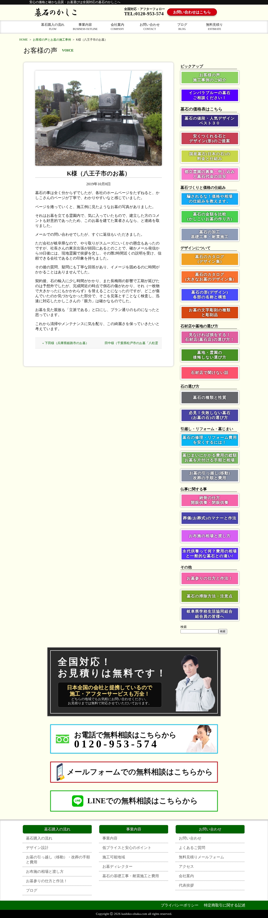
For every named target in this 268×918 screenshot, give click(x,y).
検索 (183, 627)
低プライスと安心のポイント (126, 848)
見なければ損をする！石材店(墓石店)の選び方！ (209, 337)
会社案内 (117, 27)
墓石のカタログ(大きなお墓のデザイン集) (209, 276)
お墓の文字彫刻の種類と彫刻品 (210, 312)
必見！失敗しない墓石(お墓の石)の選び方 (210, 415)
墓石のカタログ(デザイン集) (209, 259)
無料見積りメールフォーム (201, 857)
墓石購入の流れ (52, 27)
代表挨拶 (186, 885)
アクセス (186, 866)
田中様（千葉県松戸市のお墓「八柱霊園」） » (131, 344)
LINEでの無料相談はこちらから (142, 801)
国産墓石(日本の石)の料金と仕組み (209, 156)
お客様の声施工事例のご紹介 (210, 77)
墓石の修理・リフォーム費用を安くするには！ (210, 439)
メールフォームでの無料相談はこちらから (140, 772)
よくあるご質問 (192, 848)
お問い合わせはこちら (192, 12)
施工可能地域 (113, 857)
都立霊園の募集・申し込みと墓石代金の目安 (210, 174)
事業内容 (85, 27)
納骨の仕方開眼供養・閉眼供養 (210, 500)
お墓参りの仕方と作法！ (210, 578)
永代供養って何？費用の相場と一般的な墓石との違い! (210, 553)
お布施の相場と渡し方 (210, 536)
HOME (23, 39)
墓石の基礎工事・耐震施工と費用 (130, 876)
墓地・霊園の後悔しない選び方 (210, 354)
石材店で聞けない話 (210, 372)
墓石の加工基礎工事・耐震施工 (210, 234)
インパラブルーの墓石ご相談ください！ (210, 95)
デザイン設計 (37, 848)
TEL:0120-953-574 (144, 13)
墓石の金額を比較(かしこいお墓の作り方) (209, 216)
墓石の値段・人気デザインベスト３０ (210, 120)
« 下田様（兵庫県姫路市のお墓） (65, 343)
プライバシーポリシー (179, 905)
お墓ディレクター (117, 866)
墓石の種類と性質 (210, 397)
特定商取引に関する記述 (224, 905)
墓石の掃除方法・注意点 (210, 596)
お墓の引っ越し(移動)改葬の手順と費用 (209, 475)
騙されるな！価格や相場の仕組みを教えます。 (210, 198)
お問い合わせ (150, 27)
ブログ (182, 27)
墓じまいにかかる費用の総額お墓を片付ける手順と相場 (210, 457)
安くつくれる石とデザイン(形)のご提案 (209, 138)
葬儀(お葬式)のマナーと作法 (210, 518)
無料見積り (214, 27)
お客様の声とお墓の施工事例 (52, 39)
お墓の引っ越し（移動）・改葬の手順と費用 (58, 859)
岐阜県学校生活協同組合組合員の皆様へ (210, 613)
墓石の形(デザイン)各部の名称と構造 (209, 294)
